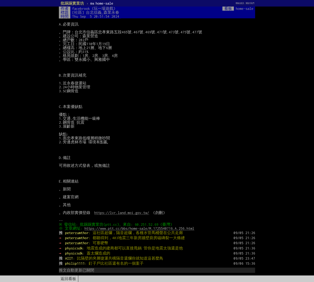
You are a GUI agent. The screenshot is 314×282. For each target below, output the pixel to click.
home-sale (101, 3)
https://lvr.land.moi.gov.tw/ (121, 213)
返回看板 (68, 279)
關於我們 (250, 3)
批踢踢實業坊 (72, 3)
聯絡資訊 (240, 3)
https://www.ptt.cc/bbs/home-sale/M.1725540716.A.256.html (139, 228)
